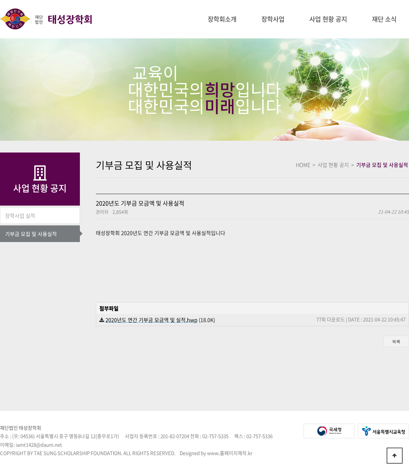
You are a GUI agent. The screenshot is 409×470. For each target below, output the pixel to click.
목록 (396, 341)
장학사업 (272, 19)
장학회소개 (222, 19)
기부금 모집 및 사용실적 (31, 234)
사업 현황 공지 (328, 19)
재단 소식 (384, 19)
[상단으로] (395, 456)
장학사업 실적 (20, 215)
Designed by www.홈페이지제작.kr (216, 453)
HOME (303, 164)
